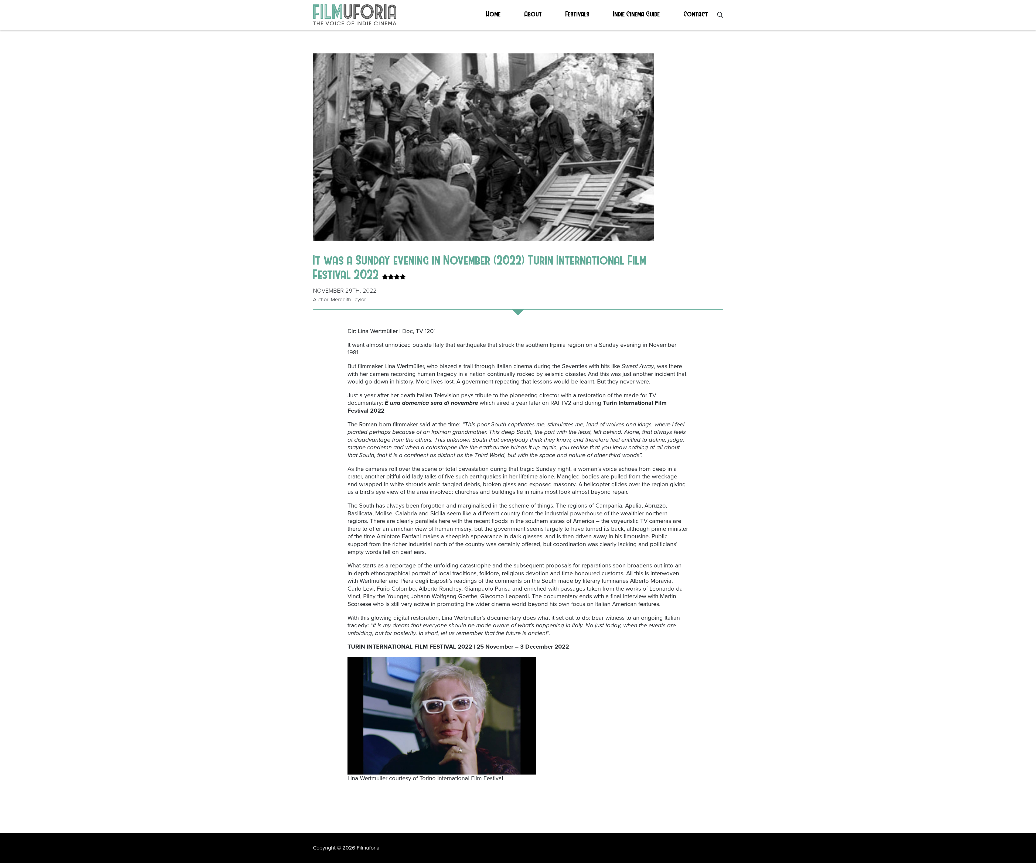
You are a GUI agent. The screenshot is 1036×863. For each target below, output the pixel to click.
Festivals (577, 13)
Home (493, 13)
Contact (696, 13)
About (533, 13)
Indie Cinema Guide (636, 13)
